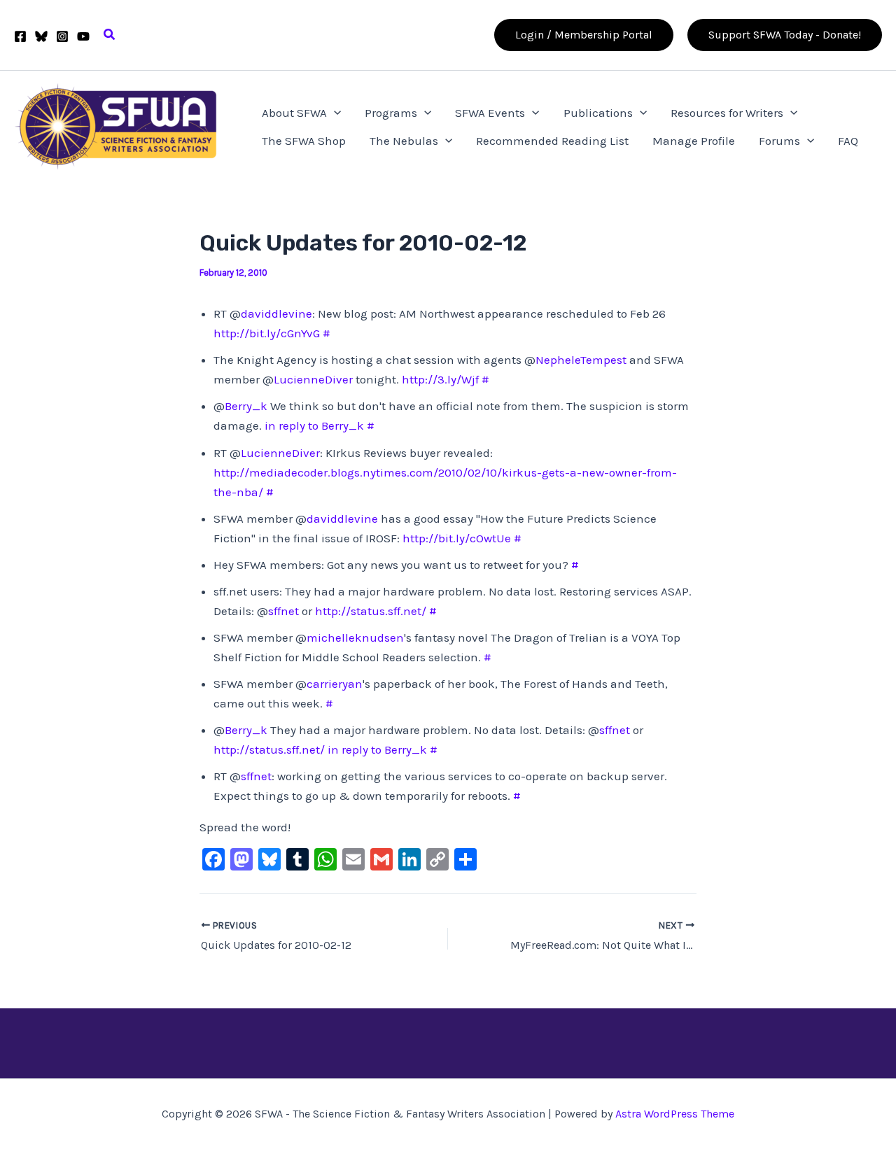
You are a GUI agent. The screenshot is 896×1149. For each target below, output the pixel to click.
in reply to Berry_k (314, 425)
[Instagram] (62, 36)
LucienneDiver (313, 379)
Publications (598, 113)
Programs (391, 113)
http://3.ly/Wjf (440, 379)
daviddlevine (276, 313)
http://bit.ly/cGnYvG (267, 333)
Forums (779, 141)
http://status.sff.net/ (370, 611)
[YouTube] (83, 36)
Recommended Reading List (552, 141)
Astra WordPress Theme (674, 1113)
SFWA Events (490, 113)
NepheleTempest (581, 360)
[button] (110, 35)
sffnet (283, 611)
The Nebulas (404, 141)
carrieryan (335, 684)
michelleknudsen (355, 637)
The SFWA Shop (304, 141)
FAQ (848, 141)
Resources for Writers (727, 113)
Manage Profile (693, 141)
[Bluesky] (41, 36)
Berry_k (246, 406)
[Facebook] (20, 36)
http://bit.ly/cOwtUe (456, 538)
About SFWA (294, 113)
